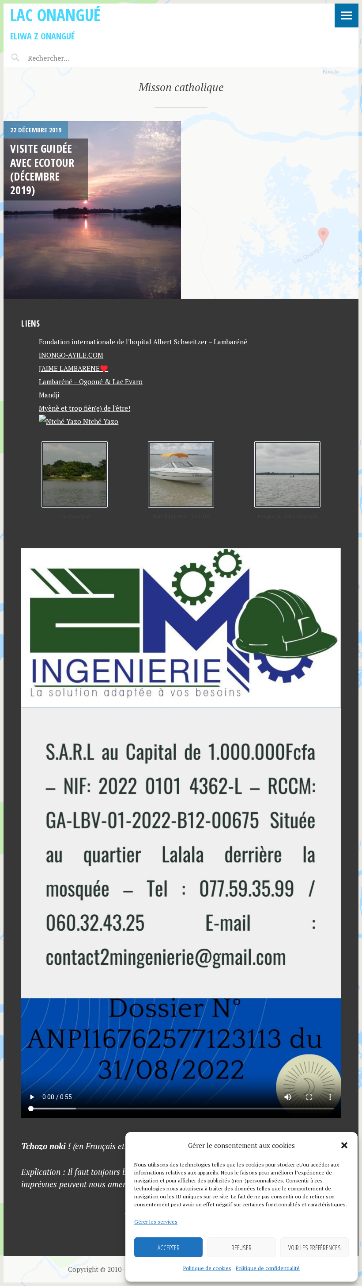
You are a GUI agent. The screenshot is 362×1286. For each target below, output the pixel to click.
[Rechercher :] (64, 58)
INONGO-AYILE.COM (71, 354)
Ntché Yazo (99, 421)
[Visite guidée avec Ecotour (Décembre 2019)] (92, 210)
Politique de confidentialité (268, 1268)
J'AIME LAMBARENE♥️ (73, 368)
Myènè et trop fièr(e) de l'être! (84, 408)
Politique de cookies (207, 1268)
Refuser (241, 1247)
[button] (344, 1145)
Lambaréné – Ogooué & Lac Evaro (91, 381)
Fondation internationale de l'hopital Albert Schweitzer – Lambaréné (143, 341)
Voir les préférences (314, 1247)
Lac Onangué (55, 15)
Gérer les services (155, 1221)
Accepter (169, 1247)
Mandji (49, 394)
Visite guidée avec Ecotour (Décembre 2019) (42, 169)
